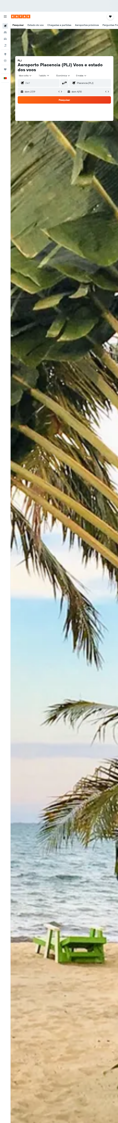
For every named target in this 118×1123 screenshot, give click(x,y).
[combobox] (63, 75)
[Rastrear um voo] (5, 61)
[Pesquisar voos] (5, 26)
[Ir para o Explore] (5, 54)
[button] (5, 16)
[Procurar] (5, 32)
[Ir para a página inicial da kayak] (20, 16)
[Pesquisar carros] (5, 39)
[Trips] (5, 69)
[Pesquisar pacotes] (5, 45)
